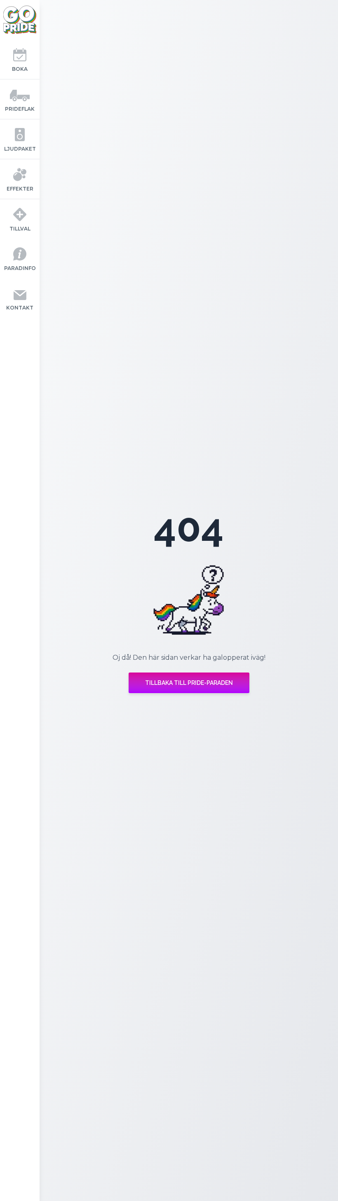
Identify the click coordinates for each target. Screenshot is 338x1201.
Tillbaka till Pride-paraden (189, 683)
